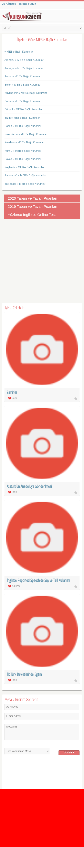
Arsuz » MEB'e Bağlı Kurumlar (22, 76)
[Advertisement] (42, 261)
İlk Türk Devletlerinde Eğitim (24, 674)
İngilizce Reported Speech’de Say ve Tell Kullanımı (38, 580)
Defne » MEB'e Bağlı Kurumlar (22, 101)
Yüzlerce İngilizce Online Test (32, 215)
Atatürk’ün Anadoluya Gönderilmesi (29, 486)
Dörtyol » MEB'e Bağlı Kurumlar (23, 109)
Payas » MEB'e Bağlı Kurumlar (22, 158)
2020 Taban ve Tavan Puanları (32, 198)
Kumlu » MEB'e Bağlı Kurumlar (22, 150)
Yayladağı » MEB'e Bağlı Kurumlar (24, 183)
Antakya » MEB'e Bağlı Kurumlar (23, 68)
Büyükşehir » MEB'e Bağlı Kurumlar (25, 92)
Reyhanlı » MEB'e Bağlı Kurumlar (24, 167)
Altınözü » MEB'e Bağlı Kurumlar (23, 59)
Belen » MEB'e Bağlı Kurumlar (22, 84)
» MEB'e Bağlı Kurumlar (18, 51)
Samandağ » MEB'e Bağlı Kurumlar (25, 175)
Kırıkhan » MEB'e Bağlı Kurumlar (24, 142)
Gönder (69, 752)
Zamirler (12, 392)
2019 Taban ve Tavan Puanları (32, 207)
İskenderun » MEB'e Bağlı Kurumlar (25, 134)
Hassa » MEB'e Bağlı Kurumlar (22, 125)
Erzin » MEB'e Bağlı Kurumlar (22, 117)
